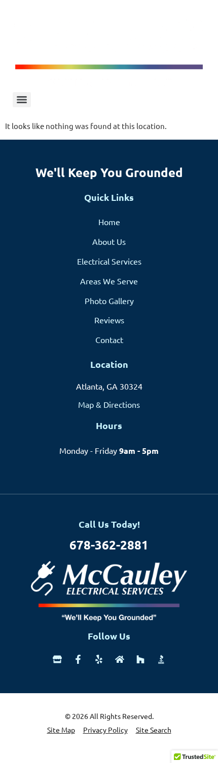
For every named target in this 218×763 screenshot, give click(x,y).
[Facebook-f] (78, 659)
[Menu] (22, 99)
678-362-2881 (109, 545)
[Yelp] (98, 659)
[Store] (57, 659)
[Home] (119, 659)
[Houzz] (140, 659)
